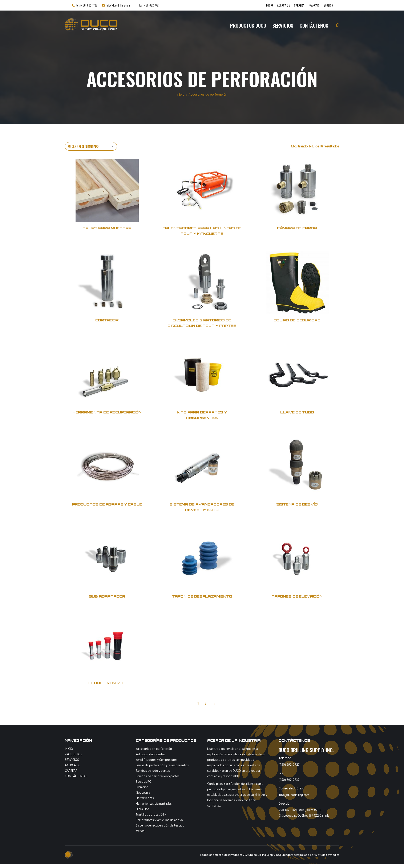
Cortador (107, 320)
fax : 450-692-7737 (149, 5)
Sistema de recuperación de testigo (160, 825)
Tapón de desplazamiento (202, 596)
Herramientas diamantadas (154, 803)
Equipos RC (143, 781)
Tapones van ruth (107, 683)
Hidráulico (142, 809)
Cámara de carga (297, 228)
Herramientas (145, 798)
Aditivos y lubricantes (151, 754)
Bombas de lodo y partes (153, 770)
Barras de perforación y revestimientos (162, 765)
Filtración (142, 787)
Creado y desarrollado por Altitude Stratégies (310, 854)
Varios (140, 831)
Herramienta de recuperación (106, 412)
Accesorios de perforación (154, 749)
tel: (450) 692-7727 (86, 5)
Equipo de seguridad (297, 320)
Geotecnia (143, 792)
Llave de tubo (297, 412)
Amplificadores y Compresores (156, 759)
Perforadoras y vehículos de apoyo (159, 820)
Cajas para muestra (107, 228)
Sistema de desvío (297, 504)
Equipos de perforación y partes (157, 776)
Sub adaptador (107, 596)
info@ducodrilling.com (118, 5)
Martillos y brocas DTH (151, 814)
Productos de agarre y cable (107, 504)
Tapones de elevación (297, 596)
